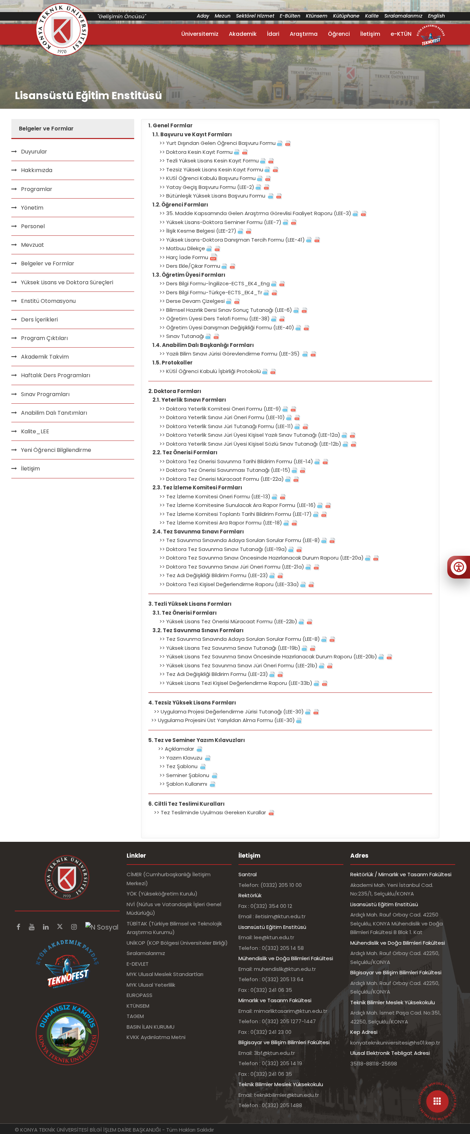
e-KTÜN (401, 34)
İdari (273, 34)
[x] (60, 927)
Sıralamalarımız (403, 15)
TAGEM (135, 1016)
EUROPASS (139, 995)
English (436, 15)
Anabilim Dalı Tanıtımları (54, 413)
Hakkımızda (36, 170)
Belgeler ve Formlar (47, 263)
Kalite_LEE (35, 431)
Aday (203, 15)
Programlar (36, 189)
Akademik (243, 34)
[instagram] (74, 927)
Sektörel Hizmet (255, 15)
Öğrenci (339, 34)
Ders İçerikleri (39, 320)
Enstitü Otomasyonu (48, 301)
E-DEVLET (138, 963)
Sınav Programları (45, 394)
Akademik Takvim (45, 357)
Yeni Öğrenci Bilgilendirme (56, 450)
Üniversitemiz (199, 34)
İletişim (370, 34)
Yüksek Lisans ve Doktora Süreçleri (67, 282)
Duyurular (34, 152)
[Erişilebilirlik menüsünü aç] (458, 567)
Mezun (223, 15)
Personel (33, 226)
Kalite (372, 15)
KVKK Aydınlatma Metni (156, 1037)
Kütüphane (346, 15)
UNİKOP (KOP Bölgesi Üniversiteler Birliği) (177, 942)
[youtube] (32, 927)
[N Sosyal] (101, 927)
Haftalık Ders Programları (55, 375)
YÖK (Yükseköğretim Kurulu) (162, 893)
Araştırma (304, 34)
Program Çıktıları (44, 338)
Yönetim (32, 208)
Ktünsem (317, 15)
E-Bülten (290, 15)
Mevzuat (32, 245)
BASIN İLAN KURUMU (150, 1026)
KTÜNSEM (138, 1005)
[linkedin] (46, 927)
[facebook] (19, 927)
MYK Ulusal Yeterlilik (151, 984)
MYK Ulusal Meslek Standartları (165, 974)
